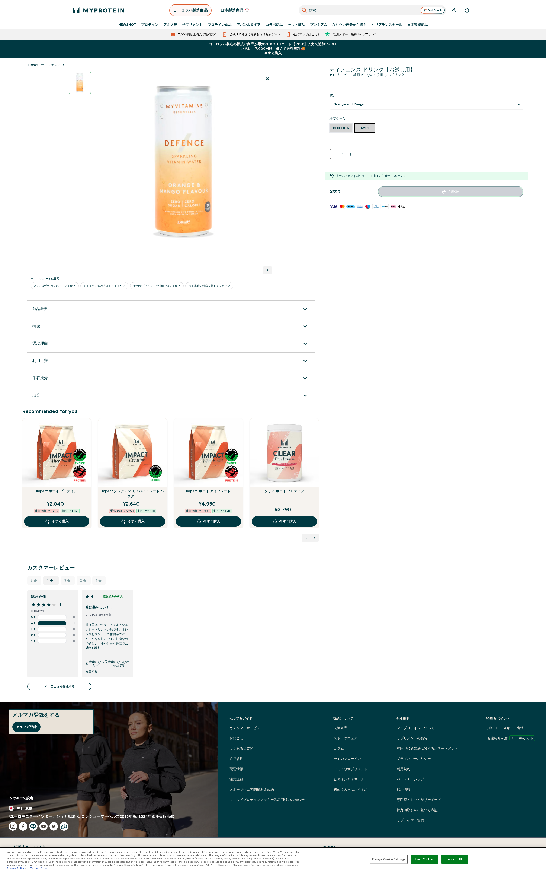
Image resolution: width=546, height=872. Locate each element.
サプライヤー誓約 (410, 820)
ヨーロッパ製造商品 (190, 10)
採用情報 (403, 789)
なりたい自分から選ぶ (349, 24)
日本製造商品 (417, 24)
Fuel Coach (435, 10)
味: (332, 95)
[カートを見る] (466, 10)
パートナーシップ (410, 779)
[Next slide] (318, 483)
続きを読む (93, 647)
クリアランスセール (387, 24)
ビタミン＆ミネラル (349, 779)
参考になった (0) (96, 663)
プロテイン (149, 24)
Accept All (455, 859)
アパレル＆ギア (249, 24)
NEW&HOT (127, 24)
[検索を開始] (304, 10)
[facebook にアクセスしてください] (23, 826)
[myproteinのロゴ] (98, 10)
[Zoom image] (267, 78)
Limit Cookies (424, 859)
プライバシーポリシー (414, 759)
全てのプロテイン (347, 759)
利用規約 (403, 769)
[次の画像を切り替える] (267, 270)
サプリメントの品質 (412, 738)
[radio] (341, 128)
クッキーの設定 (21, 798)
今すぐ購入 (60, 521)
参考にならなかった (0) (118, 663)
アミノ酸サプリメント (351, 769)
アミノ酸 (170, 24)
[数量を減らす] (335, 154)
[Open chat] (64, 826)
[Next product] (314, 538)
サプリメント (192, 24)
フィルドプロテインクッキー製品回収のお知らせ (267, 800)
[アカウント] (454, 10)
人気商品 (340, 728)
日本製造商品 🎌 (235, 10)
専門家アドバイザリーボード (419, 800)
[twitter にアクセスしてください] (53, 826)
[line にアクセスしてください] (33, 826)
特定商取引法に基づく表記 (417, 810)
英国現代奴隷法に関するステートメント (427, 748)
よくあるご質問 (241, 748)
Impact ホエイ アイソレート (208, 491)
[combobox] (372, 10)
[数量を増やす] (350, 154)
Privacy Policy (16, 868)
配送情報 (236, 769)
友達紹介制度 (510, 738)
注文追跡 (236, 779)
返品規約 (236, 759)
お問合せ (236, 738)
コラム (339, 748)
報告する (91, 671)
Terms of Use (38, 868)
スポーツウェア (345, 738)
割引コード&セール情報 (505, 728)
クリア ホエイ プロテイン (284, 491)
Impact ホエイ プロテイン (56, 491)
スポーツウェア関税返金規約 (251, 789)
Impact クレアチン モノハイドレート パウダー (132, 493)
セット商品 (296, 24)
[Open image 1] (80, 83)
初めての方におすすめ (351, 789)
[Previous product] (306, 538)
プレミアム (318, 24)
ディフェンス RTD (55, 65)
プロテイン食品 (220, 24)
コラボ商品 (274, 24)
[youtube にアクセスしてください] (43, 826)
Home (33, 65)
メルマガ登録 (26, 727)
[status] (343, 154)
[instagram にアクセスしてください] (13, 826)
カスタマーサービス (244, 728)
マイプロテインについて (415, 728)
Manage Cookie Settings (388, 859)
